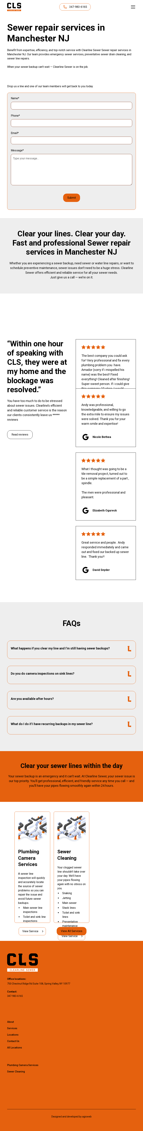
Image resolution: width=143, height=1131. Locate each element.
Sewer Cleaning (16, 1071)
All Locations (14, 1047)
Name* (15, 98)
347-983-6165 (15, 996)
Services (12, 1028)
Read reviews (20, 434)
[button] (132, 7)
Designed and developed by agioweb (71, 1116)
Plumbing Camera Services (22, 1065)
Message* (17, 150)
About (10, 1021)
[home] (14, 7)
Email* (15, 133)
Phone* (15, 115)
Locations (12, 1034)
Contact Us (13, 1041)
